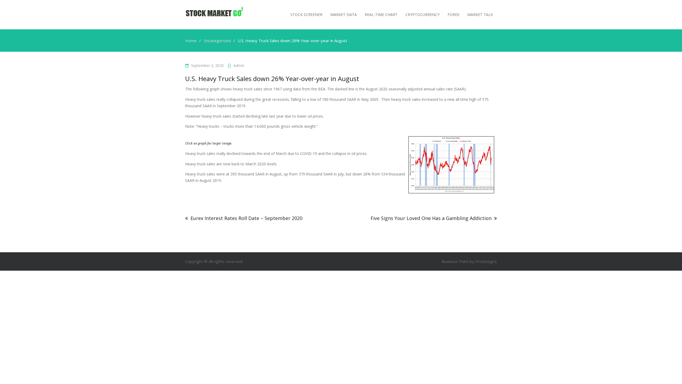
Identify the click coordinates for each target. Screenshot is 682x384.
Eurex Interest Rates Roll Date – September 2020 (246, 218)
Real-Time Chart (381, 14)
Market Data (343, 14)
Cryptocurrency (422, 14)
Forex (453, 14)
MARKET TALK (480, 14)
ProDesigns (486, 261)
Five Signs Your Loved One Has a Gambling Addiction (431, 218)
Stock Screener (306, 14)
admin (238, 65)
